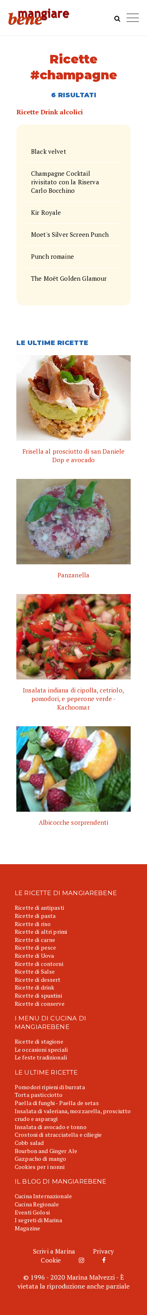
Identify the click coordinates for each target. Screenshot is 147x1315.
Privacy (103, 1251)
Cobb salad (29, 1143)
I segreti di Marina (38, 1220)
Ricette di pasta (35, 916)
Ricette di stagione (39, 1041)
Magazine (27, 1228)
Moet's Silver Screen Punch (70, 234)
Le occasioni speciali (41, 1049)
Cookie (51, 1260)
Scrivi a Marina (54, 1251)
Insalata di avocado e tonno (51, 1127)
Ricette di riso (33, 924)
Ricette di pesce (35, 947)
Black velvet (48, 151)
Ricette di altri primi (41, 931)
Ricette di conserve (40, 1003)
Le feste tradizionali (41, 1057)
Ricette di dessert (38, 979)
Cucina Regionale (37, 1204)
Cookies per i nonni (40, 1167)
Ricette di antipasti (39, 907)
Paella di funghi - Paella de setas (57, 1103)
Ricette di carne (35, 940)
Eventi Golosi (32, 1212)
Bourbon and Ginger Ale (46, 1151)
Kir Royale (46, 212)
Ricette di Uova (34, 955)
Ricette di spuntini (38, 995)
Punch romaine (52, 256)
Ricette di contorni (39, 964)
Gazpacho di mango (40, 1158)
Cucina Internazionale (43, 1196)
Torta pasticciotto (39, 1095)
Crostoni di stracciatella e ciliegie (58, 1134)
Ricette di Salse (35, 971)
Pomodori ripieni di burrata (50, 1087)
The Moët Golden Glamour (69, 278)
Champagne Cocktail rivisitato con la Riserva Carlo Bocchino (65, 181)
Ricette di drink (34, 987)
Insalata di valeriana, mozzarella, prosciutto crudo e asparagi (73, 1115)
